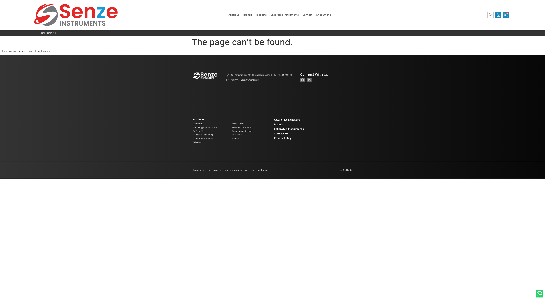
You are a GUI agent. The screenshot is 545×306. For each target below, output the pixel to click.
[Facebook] (302, 80)
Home (42, 32)
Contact (307, 14)
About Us (234, 14)
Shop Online (323, 14)
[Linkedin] (309, 80)
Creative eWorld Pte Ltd (258, 170)
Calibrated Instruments (285, 14)
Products (261, 14)
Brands (247, 14)
